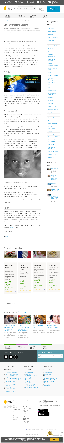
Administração (52, 31)
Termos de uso (16, 411)
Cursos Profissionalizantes (53, 64)
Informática (51, 115)
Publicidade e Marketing (51, 148)
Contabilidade (51, 49)
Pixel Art (8, 385)
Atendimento (21, 2)
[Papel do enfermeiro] (49, 184)
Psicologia (51, 144)
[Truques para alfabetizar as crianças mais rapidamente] (49, 195)
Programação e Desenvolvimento (52, 140)
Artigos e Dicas (16, 409)
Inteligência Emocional (31, 375)
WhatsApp (55, 2)
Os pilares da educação (54, 169)
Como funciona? (16, 403)
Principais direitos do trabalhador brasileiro (54, 177)
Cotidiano (7, 236)
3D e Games (51, 28)
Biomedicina (51, 43)
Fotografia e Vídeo (52, 106)
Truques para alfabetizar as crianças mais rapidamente (54, 196)
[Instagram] (10, 406)
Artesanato (51, 40)
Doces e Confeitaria (53, 75)
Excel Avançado (29, 380)
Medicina (50, 120)
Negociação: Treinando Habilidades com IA (12, 383)
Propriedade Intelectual (12, 374)
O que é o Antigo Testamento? (55, 190)
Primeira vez (10, 2)
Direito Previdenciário (11, 372)
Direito (49, 72)
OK (54, 439)
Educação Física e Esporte (52, 83)
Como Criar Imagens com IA (13, 378)
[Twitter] (7, 406)
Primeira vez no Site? (26, 403)
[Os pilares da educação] (49, 169)
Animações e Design (53, 37)
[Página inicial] (8, 8)
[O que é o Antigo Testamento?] (49, 189)
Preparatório (33, 16)
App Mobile (15, 407)
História (11, 227)
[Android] (6, 355)
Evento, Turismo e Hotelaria (52, 93)
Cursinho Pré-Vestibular (51, 60)
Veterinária (51, 157)
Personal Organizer (30, 383)
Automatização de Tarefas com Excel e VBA (13, 380)
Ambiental (50, 34)
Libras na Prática (29, 385)
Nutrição (50, 131)
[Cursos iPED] (8, 402)
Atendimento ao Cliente (31, 384)
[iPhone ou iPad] (11, 355)
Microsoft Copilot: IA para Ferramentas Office (12, 390)
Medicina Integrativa (53, 123)
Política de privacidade (16, 414)
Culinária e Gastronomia (51, 55)
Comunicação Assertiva (31, 387)
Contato (15, 419)
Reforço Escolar (52, 154)
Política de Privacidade (11, 439)
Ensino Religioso (54, 192)
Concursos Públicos (53, 46)
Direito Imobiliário (10, 388)
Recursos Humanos (53, 151)
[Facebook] (5, 406)
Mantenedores (26, 400)
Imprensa (15, 417)
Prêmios (15, 405)
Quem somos (16, 400)
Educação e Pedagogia (51, 79)
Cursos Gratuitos (27, 408)
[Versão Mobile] (15, 355)
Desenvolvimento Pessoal (52, 68)
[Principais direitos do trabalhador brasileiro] (49, 176)
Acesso (8, 16)
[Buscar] (34, 8)
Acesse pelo (32, 2)
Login (24, 416)
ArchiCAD (8, 387)
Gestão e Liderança (53, 109)
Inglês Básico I (29, 374)
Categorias (17, 8)
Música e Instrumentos (51, 127)
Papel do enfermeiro (54, 184)
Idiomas (50, 112)
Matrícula (25, 413)
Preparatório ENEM (53, 137)
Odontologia (51, 134)
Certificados (25, 406)
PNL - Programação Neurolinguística (30, 377)
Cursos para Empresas (41, 9)
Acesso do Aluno (54, 9)
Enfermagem (51, 87)
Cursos (21, 16)
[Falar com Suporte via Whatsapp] (62, 433)
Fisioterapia (51, 103)
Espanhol (27, 381)
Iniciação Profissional (53, 118)
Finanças (50, 100)
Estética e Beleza (52, 90)
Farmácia (50, 97)
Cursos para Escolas (26, 419)
